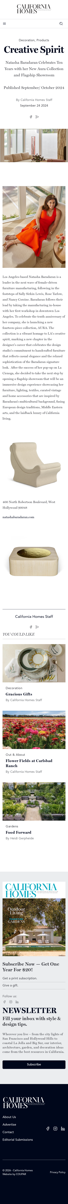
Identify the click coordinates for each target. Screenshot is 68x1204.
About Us (9, 1117)
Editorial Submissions (18, 1139)
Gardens (12, 826)
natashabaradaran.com (18, 517)
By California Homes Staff (24, 700)
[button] (62, 24)
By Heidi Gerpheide (20, 838)
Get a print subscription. (20, 978)
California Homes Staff (36, 100)
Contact (8, 1132)
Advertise (9, 1124)
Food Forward (18, 832)
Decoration (27, 40)
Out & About (15, 755)
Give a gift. (10, 985)
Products (43, 40)
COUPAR (21, 1174)
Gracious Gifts (19, 694)
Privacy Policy (57, 1172)
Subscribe (34, 1064)
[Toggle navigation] (4, 23)
